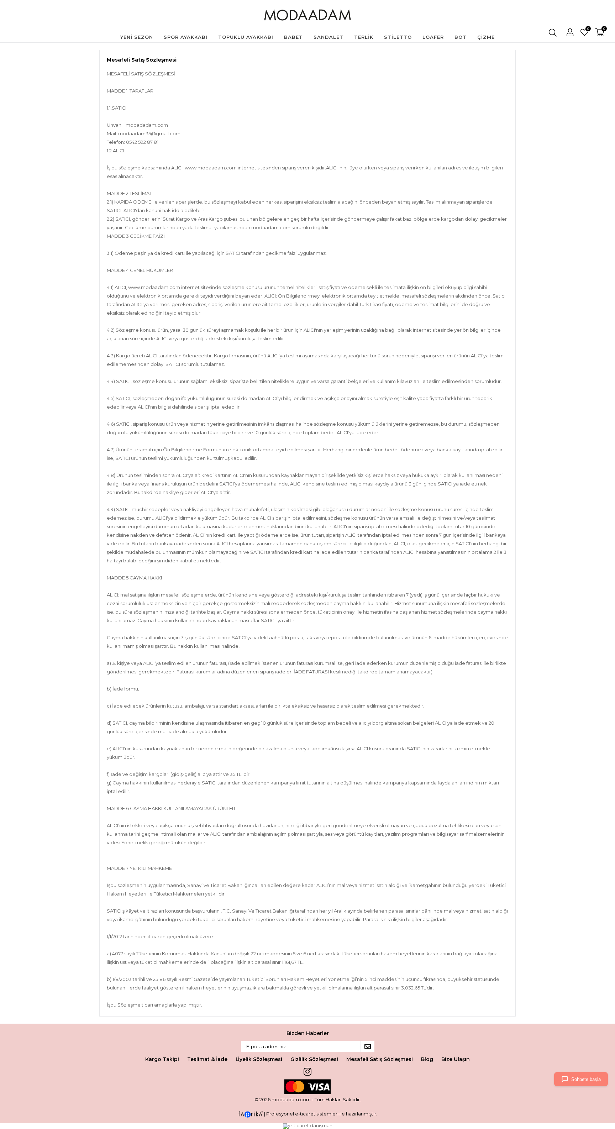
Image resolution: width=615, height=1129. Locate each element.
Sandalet (328, 37)
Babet (293, 37)
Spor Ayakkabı (185, 37)
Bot (460, 37)
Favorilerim (587, 29)
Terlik (363, 37)
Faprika (250, 1114)
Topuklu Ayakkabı (245, 37)
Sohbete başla (586, 1079)
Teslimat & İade (207, 1059)
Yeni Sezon (136, 37)
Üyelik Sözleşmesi (259, 1059)
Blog (427, 1059)
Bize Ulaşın (455, 1059)
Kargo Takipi (162, 1059)
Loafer (433, 37)
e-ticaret (305, 1114)
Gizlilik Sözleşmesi (314, 1059)
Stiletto (398, 37)
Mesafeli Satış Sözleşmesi (379, 1059)
